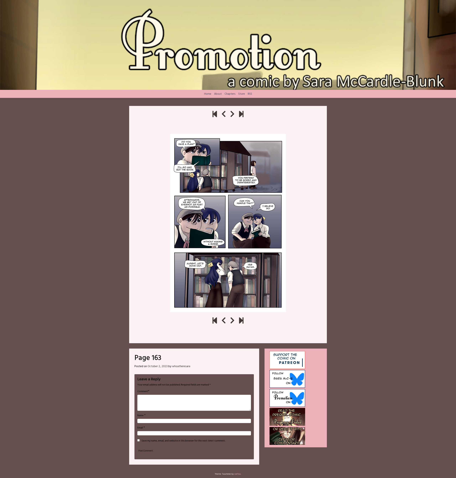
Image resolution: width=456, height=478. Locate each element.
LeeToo (237, 474)
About (218, 94)
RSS (250, 94)
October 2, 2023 (158, 366)
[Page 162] (223, 114)
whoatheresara (181, 366)
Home (207, 94)
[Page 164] (232, 114)
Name (140, 415)
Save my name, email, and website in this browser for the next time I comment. (183, 441)
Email (140, 428)
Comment (142, 391)
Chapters (230, 94)
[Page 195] (241, 114)
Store (241, 94)
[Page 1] (215, 114)
